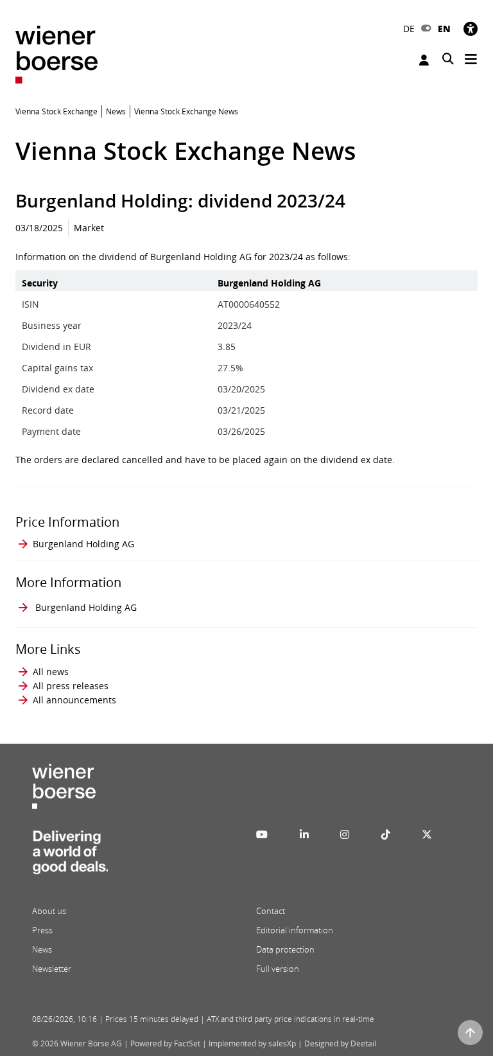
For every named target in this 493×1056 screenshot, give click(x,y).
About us (49, 911)
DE (409, 28)
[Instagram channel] (344, 834)
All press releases (70, 686)
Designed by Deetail (340, 1043)
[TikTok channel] (385, 834)
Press (42, 930)
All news (51, 671)
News (42, 949)
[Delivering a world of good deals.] (70, 856)
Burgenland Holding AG (83, 544)
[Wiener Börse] (56, 54)
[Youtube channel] (262, 834)
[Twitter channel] (427, 834)
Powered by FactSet (165, 1043)
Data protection (285, 949)
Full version (277, 968)
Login (425, 60)
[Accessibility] (470, 29)
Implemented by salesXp (252, 1043)
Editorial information (294, 930)
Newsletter (51, 968)
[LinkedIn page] (304, 834)
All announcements (74, 700)
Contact (270, 911)
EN (444, 28)
